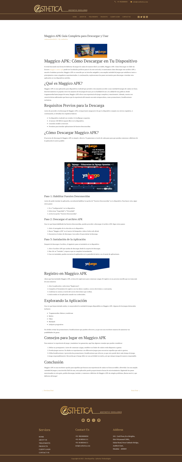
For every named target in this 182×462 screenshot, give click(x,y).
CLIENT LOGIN (115, 17)
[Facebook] (139, 17)
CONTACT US (126, 17)
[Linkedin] (147, 17)
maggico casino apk (56, 69)
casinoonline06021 (50, 39)
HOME (75, 17)
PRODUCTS (104, 17)
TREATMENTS (93, 17)
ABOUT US (83, 17)
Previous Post (48, 390)
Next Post (135, 390)
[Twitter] (141, 17)
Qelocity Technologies (103, 459)
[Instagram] (144, 17)
